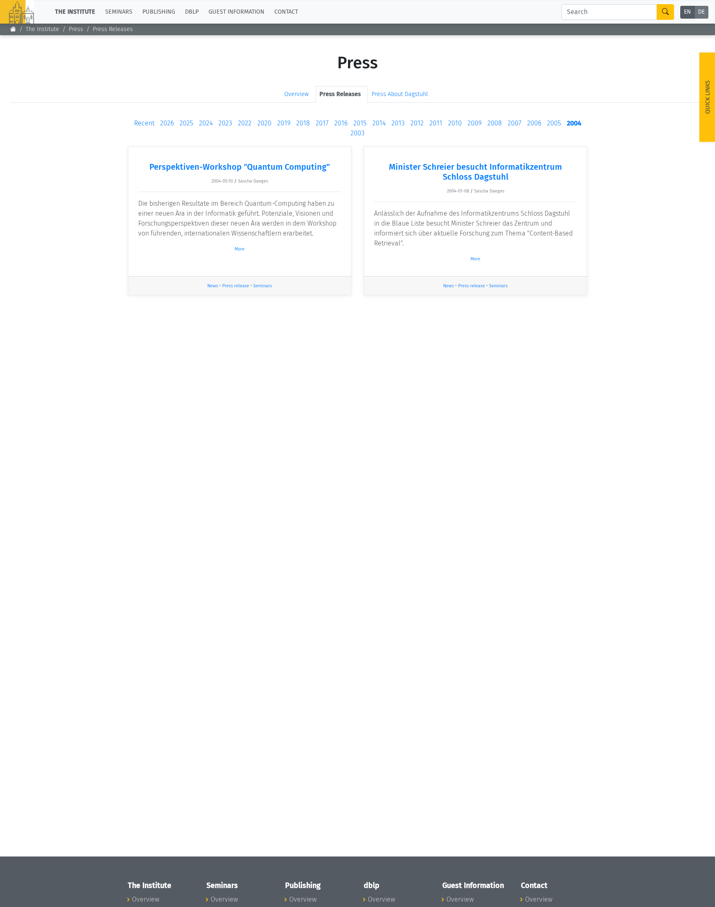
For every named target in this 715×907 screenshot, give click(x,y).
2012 (417, 123)
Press (76, 29)
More (240, 249)
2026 (167, 123)
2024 (206, 123)
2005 (554, 123)
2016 (341, 123)
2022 (245, 123)
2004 (574, 123)
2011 (435, 123)
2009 (475, 123)
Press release (235, 286)
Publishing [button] (158, 11)
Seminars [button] (118, 11)
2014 (379, 123)
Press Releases (113, 29)
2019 (283, 123)
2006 (534, 123)
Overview (296, 94)
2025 (186, 123)
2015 (360, 123)
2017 (322, 123)
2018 (303, 123)
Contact (286, 11)
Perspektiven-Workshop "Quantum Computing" (239, 167)
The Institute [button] (75, 11)
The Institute (42, 29)
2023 (225, 123)
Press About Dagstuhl (400, 94)
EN (687, 12)
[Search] (665, 12)
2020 (264, 123)
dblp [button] (192, 11)
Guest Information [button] (236, 11)
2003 (357, 133)
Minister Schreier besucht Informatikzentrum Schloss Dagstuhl (475, 172)
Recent (144, 123)
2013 (398, 123)
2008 (494, 123)
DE (701, 12)
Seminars (262, 286)
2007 (514, 123)
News (212, 286)
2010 (455, 123)
